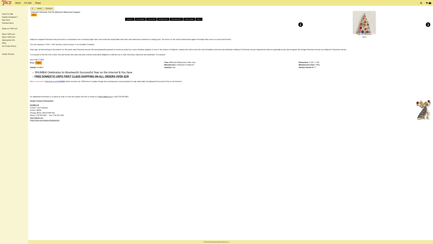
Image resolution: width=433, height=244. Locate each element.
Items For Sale (7, 14)
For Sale (28, 3)
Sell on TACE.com (8, 37)
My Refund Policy (163, 19)
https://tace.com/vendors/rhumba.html (44, 120)
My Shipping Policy (176, 19)
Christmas (49, 8)
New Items (6, 20)
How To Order (151, 19)
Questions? (130, 19)
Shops (38, 3)
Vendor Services (8, 54)
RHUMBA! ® (34, 105)
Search (199, 19)
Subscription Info (8, 40)
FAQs (4, 43)
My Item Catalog (189, 19)
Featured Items (8, 23)
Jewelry (39, 8)
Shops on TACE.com (9, 29)
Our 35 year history (9, 46)
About (18, 3)
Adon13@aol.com (105, 97)
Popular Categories (9, 17)
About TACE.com (8, 34)
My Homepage (140, 19)
